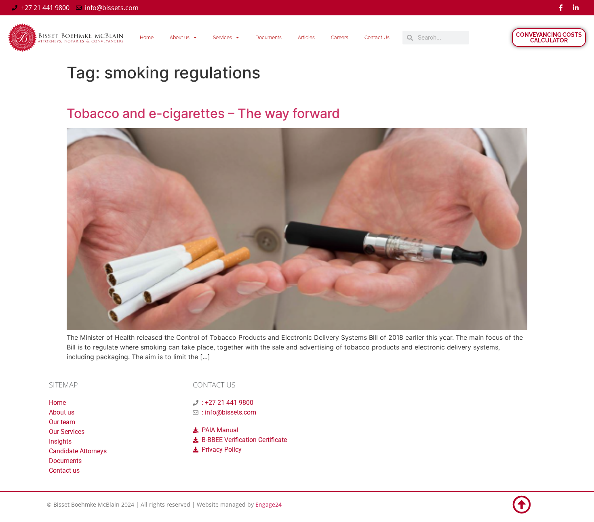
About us (180, 37)
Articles (306, 37)
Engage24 (268, 504)
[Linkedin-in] (575, 7)
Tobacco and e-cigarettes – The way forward (203, 113)
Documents (268, 37)
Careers (339, 37)
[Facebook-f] (560, 7)
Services (222, 37)
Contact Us (377, 37)
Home (147, 37)
